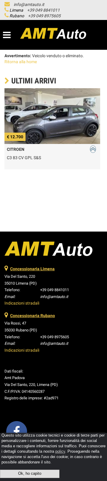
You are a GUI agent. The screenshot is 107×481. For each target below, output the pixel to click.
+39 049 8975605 (44, 15)
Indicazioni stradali (21, 303)
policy (60, 451)
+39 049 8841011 (43, 10)
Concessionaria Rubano (32, 315)
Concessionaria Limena (32, 268)
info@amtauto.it (29, 4)
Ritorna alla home (20, 61)
